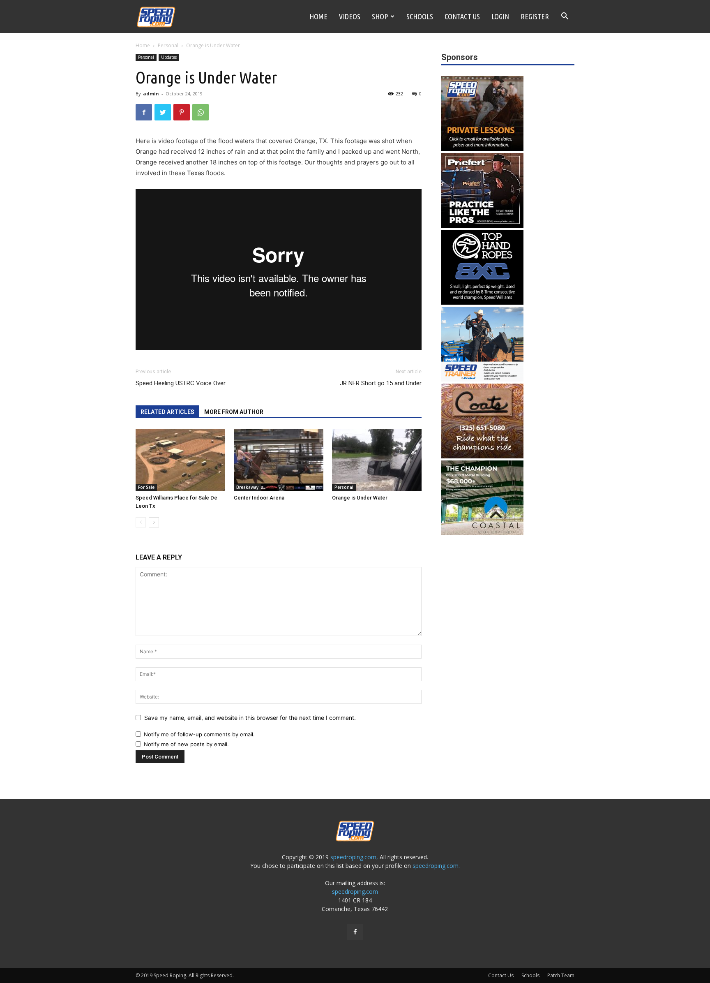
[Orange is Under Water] (377, 460)
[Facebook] (144, 112)
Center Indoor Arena (259, 498)
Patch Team (560, 975)
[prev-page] (141, 522)
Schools (419, 16)
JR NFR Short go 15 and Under (381, 383)
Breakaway (247, 487)
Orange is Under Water (359, 498)
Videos (349, 16)
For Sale (146, 487)
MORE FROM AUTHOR (233, 412)
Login (500, 16)
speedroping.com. (436, 866)
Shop (380, 16)
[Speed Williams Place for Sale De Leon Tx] (180, 460)
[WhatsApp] (200, 112)
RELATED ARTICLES (167, 412)
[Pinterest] (181, 112)
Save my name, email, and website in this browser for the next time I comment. (250, 717)
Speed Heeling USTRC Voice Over (181, 383)
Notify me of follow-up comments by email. (199, 734)
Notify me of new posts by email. (186, 744)
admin (151, 93)
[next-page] (154, 522)
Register (535, 16)
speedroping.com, (354, 857)
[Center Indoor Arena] (278, 460)
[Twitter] (162, 112)
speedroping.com (355, 891)
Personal (168, 45)
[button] (564, 17)
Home (318, 16)
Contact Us (462, 16)
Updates (169, 57)
